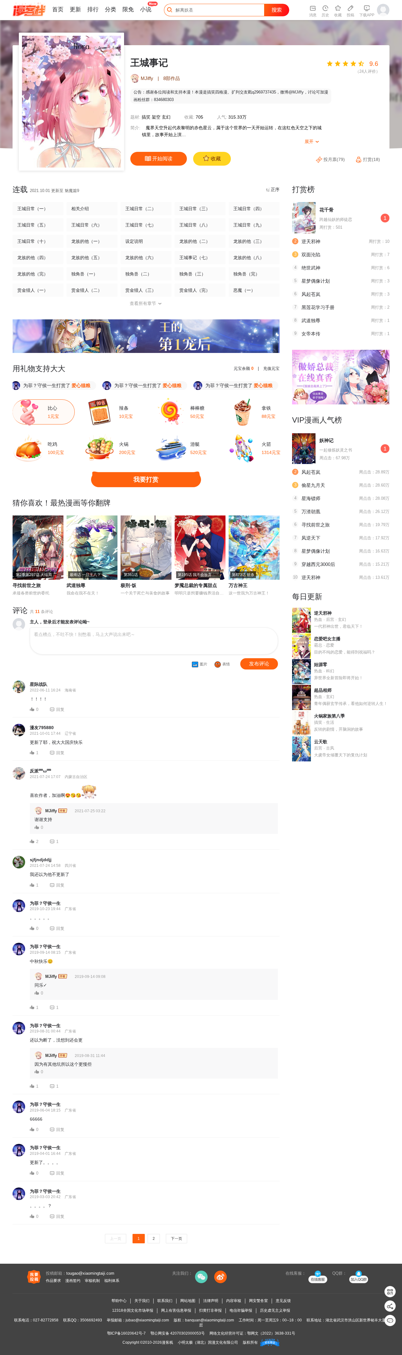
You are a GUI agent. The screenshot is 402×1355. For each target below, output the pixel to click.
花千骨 (326, 209)
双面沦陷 (311, 254)
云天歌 (320, 741)
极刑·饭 (128, 585)
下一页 (176, 1238)
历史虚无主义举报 (275, 1310)
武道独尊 (76, 585)
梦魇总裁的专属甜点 (196, 585)
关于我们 (141, 1301)
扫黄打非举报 (210, 1310)
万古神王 (238, 585)
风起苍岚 (311, 294)
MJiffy (147, 78)
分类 (110, 9)
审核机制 (92, 1280)
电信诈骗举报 (241, 1310)
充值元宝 (271, 368)
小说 (145, 9)
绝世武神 (311, 267)
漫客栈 (167, 1342)
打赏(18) (371, 159)
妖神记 (326, 440)
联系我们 (164, 1301)
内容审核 (233, 1301)
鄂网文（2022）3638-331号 (271, 1333)
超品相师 (323, 690)
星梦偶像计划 (316, 281)
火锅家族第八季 (329, 715)
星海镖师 (311, 498)
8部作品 (171, 78)
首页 (57, 9)
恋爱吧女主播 (327, 638)
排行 (93, 9)
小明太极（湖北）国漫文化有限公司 (208, 1342)
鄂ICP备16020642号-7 (126, 1333)
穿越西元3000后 (318, 564)
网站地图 (187, 1301)
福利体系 (111, 1280)
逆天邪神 (311, 241)
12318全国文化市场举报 (132, 1310)
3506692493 (91, 1320)
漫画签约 (72, 1280)
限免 (128, 9)
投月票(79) (334, 159)
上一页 (115, 1238)
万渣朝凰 (311, 511)
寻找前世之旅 (27, 585)
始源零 (320, 664)
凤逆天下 (311, 538)
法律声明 (210, 1301)
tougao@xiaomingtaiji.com (90, 1273)
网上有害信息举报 (176, 1310)
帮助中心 (119, 1301)
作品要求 (53, 1280)
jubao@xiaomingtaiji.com (147, 1320)
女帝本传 (311, 333)
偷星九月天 (313, 485)
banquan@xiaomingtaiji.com (209, 1320)
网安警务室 (258, 1301)
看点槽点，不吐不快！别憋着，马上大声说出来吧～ (84, 634)
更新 (75, 9)
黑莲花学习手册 (318, 307)
